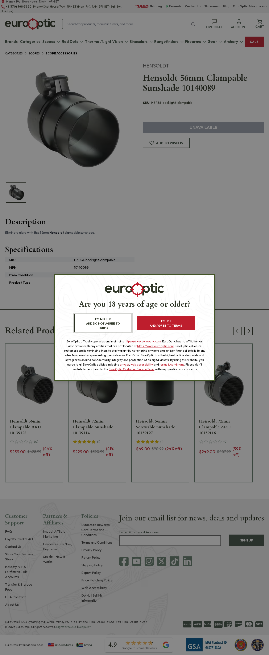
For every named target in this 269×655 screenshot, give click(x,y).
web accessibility (142, 364)
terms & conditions (172, 364)
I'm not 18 (103, 323)
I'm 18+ (166, 323)
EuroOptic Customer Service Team (131, 369)
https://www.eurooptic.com (143, 341)
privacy (124, 364)
